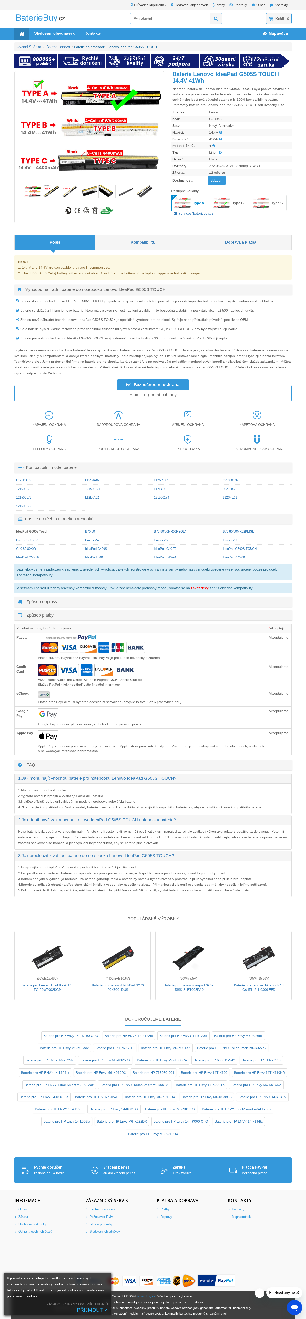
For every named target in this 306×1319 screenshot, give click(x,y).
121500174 (161, 497)
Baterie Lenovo (58, 47)
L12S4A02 (92, 480)
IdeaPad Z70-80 (234, 557)
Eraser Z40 (92, 540)
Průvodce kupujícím (149, 5)
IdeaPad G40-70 (165, 549)
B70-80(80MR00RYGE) (170, 531)
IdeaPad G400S (96, 549)
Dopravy (240, 5)
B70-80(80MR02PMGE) (239, 531)
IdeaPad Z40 (94, 557)
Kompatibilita (143, 242)
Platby (220, 5)
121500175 (23, 489)
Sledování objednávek (191, 5)
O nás (260, 5)
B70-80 (90, 531)
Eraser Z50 (161, 540)
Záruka (22, 1217)
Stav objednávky (101, 1224)
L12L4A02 (92, 497)
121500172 (23, 506)
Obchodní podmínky (31, 1224)
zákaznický (200, 588)
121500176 (230, 480)
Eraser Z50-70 (232, 540)
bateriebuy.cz (146, 1296)
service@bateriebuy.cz (196, 213)
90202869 (229, 489)
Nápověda (278, 33)
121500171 (92, 489)
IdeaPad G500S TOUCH (240, 549)
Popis (55, 242)
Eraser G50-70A (27, 540)
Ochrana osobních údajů (34, 1231)
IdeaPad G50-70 (27, 557)
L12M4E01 (161, 480)
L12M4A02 (23, 480)
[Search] (216, 18)
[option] (89, 128)
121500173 (23, 497)
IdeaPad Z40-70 (165, 557)
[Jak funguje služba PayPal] (216, 1281)
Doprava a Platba (240, 242)
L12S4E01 (230, 497)
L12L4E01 (161, 489)
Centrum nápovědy (102, 1209)
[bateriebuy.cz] (44, 21)
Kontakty (281, 5)
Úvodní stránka (29, 47)
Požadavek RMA (101, 1217)
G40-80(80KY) (26, 549)
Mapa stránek (241, 1217)
